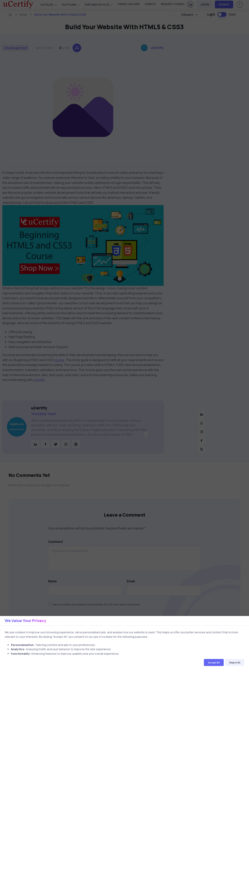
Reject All (234, 662)
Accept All (214, 662)
